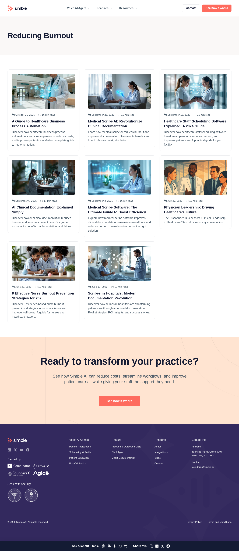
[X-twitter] (15, 450)
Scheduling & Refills (80, 452)
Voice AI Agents (79, 439)
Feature (116, 439)
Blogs (157, 457)
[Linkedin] (9, 450)
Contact (158, 463)
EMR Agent (118, 452)
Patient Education (79, 457)
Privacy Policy (194, 522)
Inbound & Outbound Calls (126, 446)
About (157, 446)
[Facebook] (27, 450)
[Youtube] (21, 450)
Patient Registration (80, 446)
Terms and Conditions (219, 522)
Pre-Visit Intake (77, 463)
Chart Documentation (123, 457)
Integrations (161, 452)
